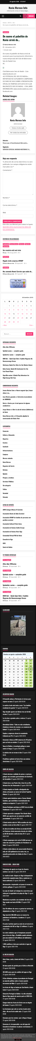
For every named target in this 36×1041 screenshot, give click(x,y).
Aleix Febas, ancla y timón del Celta (13, 959)
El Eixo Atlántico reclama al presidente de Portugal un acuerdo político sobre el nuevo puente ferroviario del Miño (18, 980)
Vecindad (6, 246)
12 (27, 310)
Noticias (21, 244)
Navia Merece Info (18, 8)
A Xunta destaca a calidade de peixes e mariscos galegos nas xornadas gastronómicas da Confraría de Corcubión (17, 776)
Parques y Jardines (8, 478)
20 (31, 314)
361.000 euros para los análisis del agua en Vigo (17, 972)
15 (9, 314)
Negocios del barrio (8, 466)
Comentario (7, 170)
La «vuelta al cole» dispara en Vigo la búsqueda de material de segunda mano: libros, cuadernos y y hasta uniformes (18, 878)
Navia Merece (14, 244)
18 (22, 314)
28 (5, 322)
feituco (6, 566)
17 (18, 314)
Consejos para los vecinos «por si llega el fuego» (17, 1018)
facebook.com (8, 91)
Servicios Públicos (8, 481)
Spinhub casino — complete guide (13, 351)
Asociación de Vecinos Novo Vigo (12, 531)
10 (18, 310)
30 (14, 322)
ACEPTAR (18, 1039)
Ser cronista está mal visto (12, 250)
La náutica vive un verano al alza (12, 752)
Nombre (6, 198)
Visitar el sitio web (18, 128)
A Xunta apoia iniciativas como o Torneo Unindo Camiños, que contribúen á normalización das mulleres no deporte (17, 800)
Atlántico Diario (8, 694)
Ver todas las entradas (18, 133)
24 (18, 318)
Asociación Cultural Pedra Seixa (12, 524)
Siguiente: (16, 148)
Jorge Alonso (7, 409)
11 (22, 310)
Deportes (5, 439)
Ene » (31, 325)
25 (22, 318)
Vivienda (5, 497)
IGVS (4, 543)
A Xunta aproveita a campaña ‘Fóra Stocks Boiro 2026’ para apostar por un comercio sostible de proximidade (17, 815)
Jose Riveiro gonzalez (9, 397)
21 (5, 318)
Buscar (31, 16)
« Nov (5, 325)
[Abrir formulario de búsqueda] (20, 16)
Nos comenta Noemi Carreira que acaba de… (17, 271)
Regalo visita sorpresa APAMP (13, 261)
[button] (3, 16)
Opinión (27, 244)
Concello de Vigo (8, 539)
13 (31, 310)
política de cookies (17, 1038)
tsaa (5, 253)
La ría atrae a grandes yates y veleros (14, 718)
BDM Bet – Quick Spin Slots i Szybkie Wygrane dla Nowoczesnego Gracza (15, 597)
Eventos (5, 443)
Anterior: (15, 141)
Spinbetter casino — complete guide (14, 355)
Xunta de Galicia (7, 547)
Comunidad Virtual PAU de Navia (12, 535)
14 (5, 314)
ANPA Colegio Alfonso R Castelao (13, 510)
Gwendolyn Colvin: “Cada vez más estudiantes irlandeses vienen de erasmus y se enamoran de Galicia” (17, 727)
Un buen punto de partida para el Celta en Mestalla (18, 965)
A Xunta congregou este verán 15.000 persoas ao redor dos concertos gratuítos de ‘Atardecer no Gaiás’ (17, 842)
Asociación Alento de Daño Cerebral (13, 514)
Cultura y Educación (8, 435)
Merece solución (8, 458)
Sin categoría (7, 485)
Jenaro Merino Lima (8, 390)
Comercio (5, 431)
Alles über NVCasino (9, 347)
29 (9, 322)
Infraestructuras (8, 450)
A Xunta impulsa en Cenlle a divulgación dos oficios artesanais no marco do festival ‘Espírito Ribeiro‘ (17, 791)
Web (4, 213)
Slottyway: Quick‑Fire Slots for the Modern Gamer (17, 365)
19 (27, 314)
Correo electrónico (10, 205)
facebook (5, 32)
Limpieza (5, 454)
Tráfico (5, 489)
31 (18, 322)
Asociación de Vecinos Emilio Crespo (13, 528)
